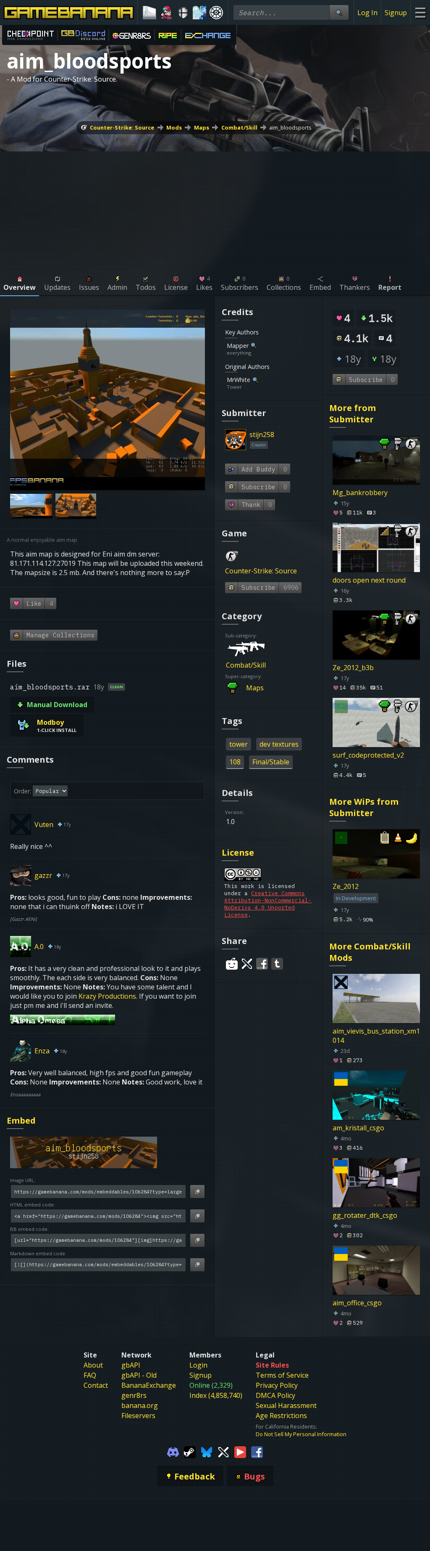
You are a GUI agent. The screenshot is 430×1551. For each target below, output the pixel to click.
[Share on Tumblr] (277, 963)
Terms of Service (282, 1375)
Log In (367, 12)
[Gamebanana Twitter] (223, 1451)
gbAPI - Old (139, 1375)
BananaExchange (148, 1385)
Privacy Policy (277, 1385)
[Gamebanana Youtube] (240, 1451)
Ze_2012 (346, 886)
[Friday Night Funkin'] (166, 12)
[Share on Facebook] (262, 963)
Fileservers (138, 1415)
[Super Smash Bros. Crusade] (183, 12)
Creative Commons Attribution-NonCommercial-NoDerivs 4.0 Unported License (268, 904)
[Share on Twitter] (247, 963)
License (238, 852)
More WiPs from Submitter (364, 807)
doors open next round (369, 580)
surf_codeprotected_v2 (368, 755)
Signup (396, 12)
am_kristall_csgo (358, 1127)
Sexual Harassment (286, 1405)
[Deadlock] (216, 12)
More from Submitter (352, 413)
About (93, 1365)
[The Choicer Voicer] (199, 12)
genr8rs (134, 1395)
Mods (174, 127)
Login (198, 1365)
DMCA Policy (275, 1395)
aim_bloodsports (290, 127)
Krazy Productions (107, 996)
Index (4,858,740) (215, 1395)
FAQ (90, 1375)
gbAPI (130, 1365)
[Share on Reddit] (232, 963)
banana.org (139, 1405)
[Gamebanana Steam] (190, 1451)
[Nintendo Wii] (149, 12)
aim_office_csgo (357, 1302)
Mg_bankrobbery (360, 492)
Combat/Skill (239, 127)
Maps (201, 127)
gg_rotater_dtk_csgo (365, 1215)
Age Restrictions (281, 1415)
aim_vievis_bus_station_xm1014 (376, 1035)
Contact (96, 1385)
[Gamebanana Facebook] (257, 1451)
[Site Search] (339, 12)
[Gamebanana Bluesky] (206, 1451)
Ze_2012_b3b (353, 667)
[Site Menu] (420, 12)
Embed (21, 1120)
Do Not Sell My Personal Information (301, 1434)
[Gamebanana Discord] (173, 1451)
